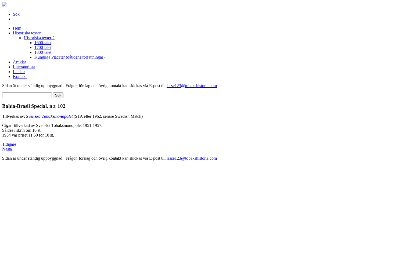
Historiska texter (27, 33)
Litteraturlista (24, 67)
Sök (16, 14)
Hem (17, 28)
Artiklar (19, 62)
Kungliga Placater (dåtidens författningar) (69, 57)
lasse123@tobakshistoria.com (192, 85)
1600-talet (42, 42)
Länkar (19, 71)
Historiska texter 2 (39, 37)
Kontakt (20, 76)
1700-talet (42, 47)
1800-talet (42, 52)
